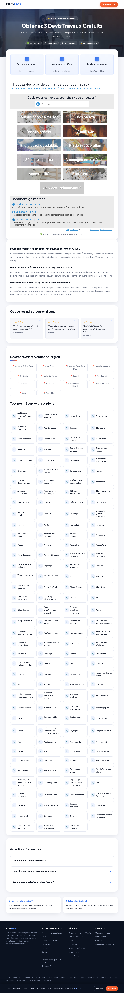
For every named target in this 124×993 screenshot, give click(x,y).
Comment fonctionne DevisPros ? (29, 860)
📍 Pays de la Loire (101, 376)
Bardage (71, 428)
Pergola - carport (101, 730)
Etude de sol (20, 805)
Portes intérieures (49, 555)
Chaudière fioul (48, 587)
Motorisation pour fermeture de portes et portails (49, 730)
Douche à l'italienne (19, 513)
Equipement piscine (73, 718)
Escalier (18, 525)
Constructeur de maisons (48, 415)
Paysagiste (73, 730)
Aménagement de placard (49, 643)
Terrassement (73, 471)
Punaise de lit (21, 816)
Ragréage (45, 566)
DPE (95, 782)
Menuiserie (98, 535)
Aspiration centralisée (20, 492)
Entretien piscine (75, 795)
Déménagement (48, 782)
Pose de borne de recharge (75, 554)
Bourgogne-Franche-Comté (80, 933)
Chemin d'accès (22, 439)
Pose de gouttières (98, 554)
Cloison (44, 502)
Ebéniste (45, 514)
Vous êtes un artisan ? (106, 230)
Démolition (20, 449)
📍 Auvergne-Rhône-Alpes (22, 366)
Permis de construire (19, 427)
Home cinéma (73, 525)
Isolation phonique (72, 535)
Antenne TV (73, 643)
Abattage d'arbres (72, 695)
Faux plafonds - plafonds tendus (22, 663)
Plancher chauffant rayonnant (72, 610)
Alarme (44, 684)
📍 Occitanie (23, 376)
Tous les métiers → (49, 966)
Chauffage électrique (20, 597)
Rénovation (20, 471)
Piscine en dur (73, 742)
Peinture (45, 674)
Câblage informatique (73, 492)
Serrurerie (98, 566)
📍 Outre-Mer (48, 393)
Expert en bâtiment (72, 805)
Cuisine (71, 653)
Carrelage (45, 653)
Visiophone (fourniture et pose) (47, 695)
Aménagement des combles (74, 481)
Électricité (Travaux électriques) (99, 513)
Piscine (18, 742)
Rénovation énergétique (20, 643)
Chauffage (98, 587)
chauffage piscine (102, 708)
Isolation (98, 525)
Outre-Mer (73, 944)
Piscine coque (47, 742)
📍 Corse (22, 393)
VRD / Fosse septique (46, 481)
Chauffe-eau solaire (73, 622)
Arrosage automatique (73, 707)
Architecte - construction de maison (22, 416)
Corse (71, 941)
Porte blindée (73, 545)
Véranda (71, 760)
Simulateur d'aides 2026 (104, 944)
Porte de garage (22, 555)
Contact (98, 941)
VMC (70, 576)
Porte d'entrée (100, 545)
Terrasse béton (100, 751)
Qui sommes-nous (102, 933)
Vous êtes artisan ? (102, 937)
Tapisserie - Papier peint (102, 674)
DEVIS (13, 4)
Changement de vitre (101, 492)
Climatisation (21, 610)
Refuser (99, 988)
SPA (43, 751)
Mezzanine (20, 545)
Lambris (44, 663)
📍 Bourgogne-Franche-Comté (75, 384)
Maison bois (73, 416)
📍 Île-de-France (48, 366)
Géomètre (98, 805)
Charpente (98, 428)
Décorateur (99, 653)
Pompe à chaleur (75, 633)
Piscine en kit (99, 742)
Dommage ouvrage (72, 826)
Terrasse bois (21, 760)
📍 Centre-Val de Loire (101, 383)
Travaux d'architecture (21, 481)
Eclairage (72, 514)
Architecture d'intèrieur (99, 643)
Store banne (73, 751)
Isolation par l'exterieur (46, 535)
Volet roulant (99, 576)
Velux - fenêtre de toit (23, 576)
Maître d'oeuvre (100, 416)
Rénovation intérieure (73, 565)
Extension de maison (99, 449)
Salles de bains (74, 674)
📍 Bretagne (22, 383)
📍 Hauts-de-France (49, 376)
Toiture (97, 471)
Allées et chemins (48, 708)
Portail (18, 751)
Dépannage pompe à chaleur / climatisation (75, 782)
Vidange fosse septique (21, 826)
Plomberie (46, 545)
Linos (70, 663)
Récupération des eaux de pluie (101, 632)
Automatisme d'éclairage (47, 492)
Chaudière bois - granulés (22, 587)
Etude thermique (48, 805)
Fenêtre (44, 525)
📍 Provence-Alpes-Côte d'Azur (75, 367)
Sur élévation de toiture (48, 470)
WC (16, 684)
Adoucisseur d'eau (73, 770)
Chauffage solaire (75, 598)
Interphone (98, 684)
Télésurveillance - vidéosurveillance (23, 695)
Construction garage (73, 438)
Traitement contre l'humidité (102, 816)
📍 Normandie (48, 383)
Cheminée (98, 598)
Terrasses (45, 760)
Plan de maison (47, 428)
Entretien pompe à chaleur (101, 794)
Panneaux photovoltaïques (22, 632)
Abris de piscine (22, 708)
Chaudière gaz (74, 587)
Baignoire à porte (101, 760)
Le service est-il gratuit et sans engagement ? (35, 871)
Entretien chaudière (19, 794)
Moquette (98, 663)
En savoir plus (79, 988)
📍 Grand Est (75, 376)
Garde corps (99, 718)
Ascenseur (98, 481)
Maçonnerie (73, 460)
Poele (96, 610)
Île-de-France (74, 952)
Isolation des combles (20, 535)
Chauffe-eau (21, 502)
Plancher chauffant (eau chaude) (47, 610)
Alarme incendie (75, 684)
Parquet (18, 674)
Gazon (18, 730)
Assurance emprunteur (46, 826)
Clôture (18, 718)
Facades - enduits (23, 460)
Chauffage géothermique (47, 597)
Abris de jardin (100, 695)
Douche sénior (21, 770)
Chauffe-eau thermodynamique (102, 622)
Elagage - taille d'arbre (48, 718)
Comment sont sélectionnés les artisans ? (33, 882)
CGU (67, 230)
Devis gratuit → (108, 4)
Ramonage (46, 816)
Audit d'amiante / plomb (101, 770)
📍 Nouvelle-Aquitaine (101, 366)
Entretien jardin (48, 795)
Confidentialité (74, 230)
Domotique (99, 502)
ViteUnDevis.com (94, 230)
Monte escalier (47, 770)
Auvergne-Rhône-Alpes (78, 948)
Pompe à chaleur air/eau (48, 622)
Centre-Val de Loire (76, 937)
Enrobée (45, 449)
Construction (47, 439)
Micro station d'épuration (99, 460)
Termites (71, 816)
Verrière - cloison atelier (48, 576)
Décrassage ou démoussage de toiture (22, 782)
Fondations (46, 460)
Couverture (99, 439)
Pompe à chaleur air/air (22, 622)
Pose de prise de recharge (22, 565)
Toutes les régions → (76, 956)
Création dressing (75, 502)
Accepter (112, 988)
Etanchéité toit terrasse (74, 449)
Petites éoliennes (48, 633)
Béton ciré (19, 653)
